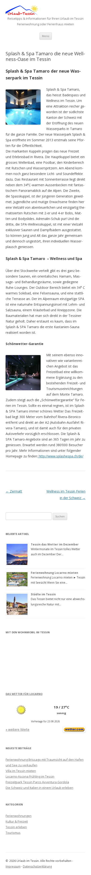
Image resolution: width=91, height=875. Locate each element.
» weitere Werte (17, 729)
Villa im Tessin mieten (21, 771)
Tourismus (13, 833)
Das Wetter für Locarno (24, 694)
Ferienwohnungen (19, 816)
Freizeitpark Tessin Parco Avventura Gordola (37, 782)
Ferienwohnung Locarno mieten (54, 573)
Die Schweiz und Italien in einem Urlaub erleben (39, 788)
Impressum (13, 866)
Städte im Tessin (43, 594)
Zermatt (14, 491)
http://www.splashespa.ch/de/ (60, 456)
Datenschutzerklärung (37, 866)
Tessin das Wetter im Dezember (55, 544)
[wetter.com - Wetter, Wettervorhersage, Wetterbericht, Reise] (74, 731)
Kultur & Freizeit (17, 821)
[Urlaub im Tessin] (22, 14)
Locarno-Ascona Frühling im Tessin (30, 776)
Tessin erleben (16, 827)
